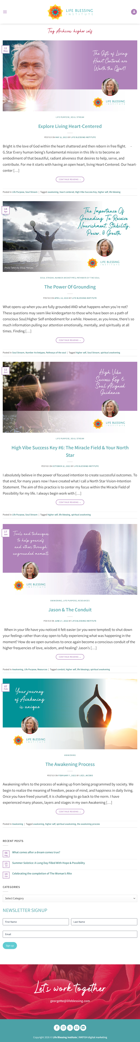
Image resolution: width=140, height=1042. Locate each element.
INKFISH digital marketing (93, 1037)
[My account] (134, 12)
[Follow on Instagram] (63, 1028)
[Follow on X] (70, 1028)
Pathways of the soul (88, 277)
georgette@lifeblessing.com (70, 1001)
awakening (53, 191)
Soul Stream (77, 117)
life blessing (114, 191)
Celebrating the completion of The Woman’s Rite (42, 873)
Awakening (56, 600)
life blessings (83, 669)
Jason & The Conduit (70, 609)
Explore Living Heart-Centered (70, 126)
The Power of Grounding (70, 286)
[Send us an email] (77, 1028)
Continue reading (70, 179)
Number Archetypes (65, 277)
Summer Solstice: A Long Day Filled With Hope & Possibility (48, 863)
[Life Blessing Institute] (70, 12)
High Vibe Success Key (86, 191)
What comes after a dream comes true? (36, 852)
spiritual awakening (110, 352)
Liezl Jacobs (86, 775)
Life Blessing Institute (83, 137)
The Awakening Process (70, 764)
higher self (103, 191)
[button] (5, 11)
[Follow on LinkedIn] (83, 1028)
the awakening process (88, 823)
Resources (84, 600)
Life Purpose (63, 117)
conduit (61, 669)
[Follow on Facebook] (57, 1028)
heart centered (67, 191)
